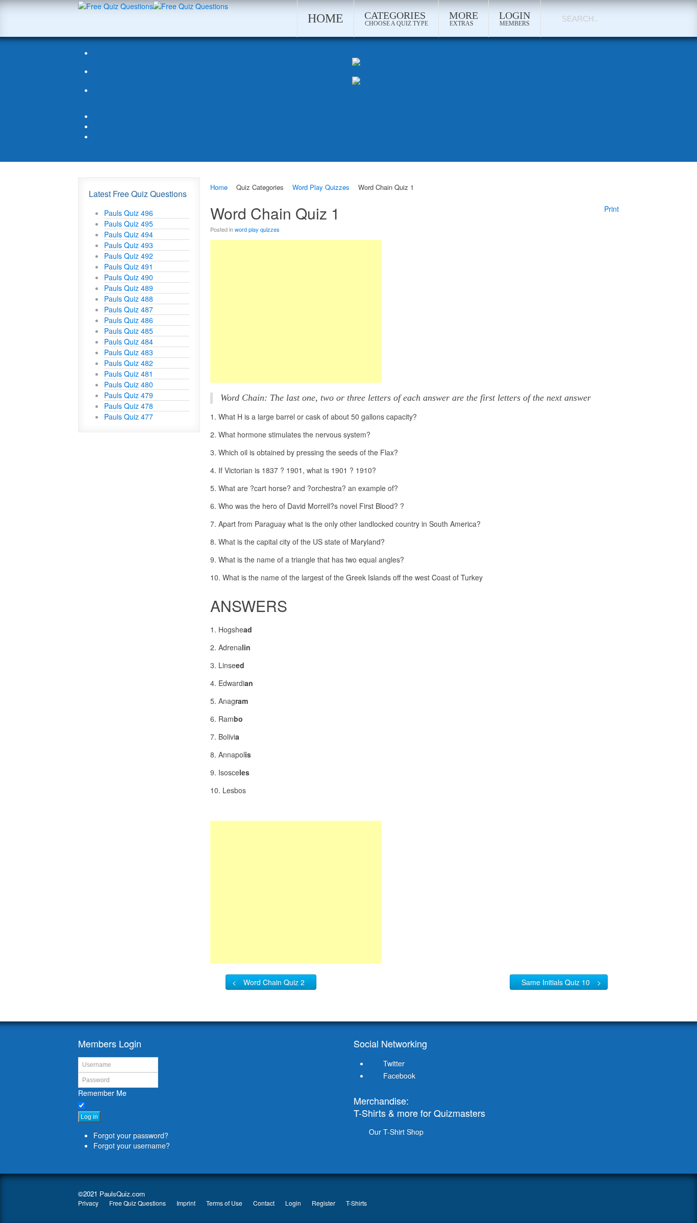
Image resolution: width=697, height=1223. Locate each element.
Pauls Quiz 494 (128, 234)
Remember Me (102, 1093)
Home (219, 187)
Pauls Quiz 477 (128, 416)
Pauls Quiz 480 (128, 384)
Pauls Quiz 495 (128, 223)
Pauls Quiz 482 (128, 363)
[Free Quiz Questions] (115, 5)
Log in (89, 1116)
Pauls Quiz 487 (128, 309)
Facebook (399, 1075)
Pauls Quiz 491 (128, 266)
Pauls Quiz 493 (128, 245)
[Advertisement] (296, 311)
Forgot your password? (130, 1135)
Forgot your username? (131, 1145)
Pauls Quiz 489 (128, 288)
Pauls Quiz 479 (128, 395)
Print (611, 209)
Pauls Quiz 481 (128, 374)
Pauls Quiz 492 (128, 256)
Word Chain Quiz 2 (274, 982)
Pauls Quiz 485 (128, 331)
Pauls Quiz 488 (128, 298)
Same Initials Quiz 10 (555, 982)
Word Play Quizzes (321, 187)
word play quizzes (257, 229)
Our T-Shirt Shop (396, 1132)
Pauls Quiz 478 (128, 406)
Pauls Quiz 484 (128, 341)
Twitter (394, 1063)
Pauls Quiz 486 (128, 320)
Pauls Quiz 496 (128, 213)
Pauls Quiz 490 (128, 277)
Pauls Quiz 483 (128, 352)
